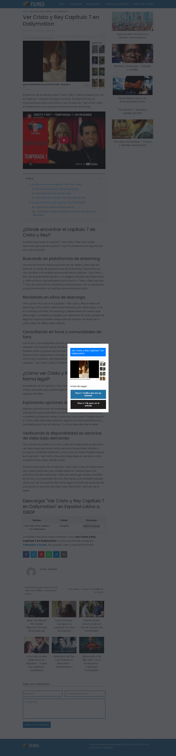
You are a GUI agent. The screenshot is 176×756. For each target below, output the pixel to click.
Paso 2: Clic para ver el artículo (88, 404)
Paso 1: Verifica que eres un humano (88, 394)
